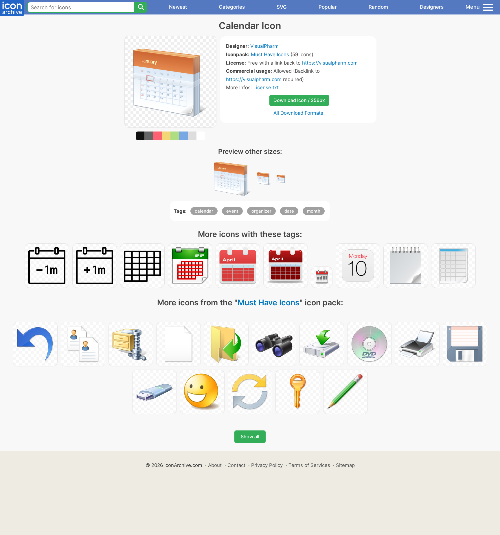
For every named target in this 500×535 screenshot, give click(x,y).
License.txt (266, 87)
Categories (232, 7)
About (215, 465)
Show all (250, 436)
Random (378, 7)
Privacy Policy (267, 465)
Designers (432, 7)
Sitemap (345, 465)
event (232, 211)
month (313, 211)
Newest (178, 7)
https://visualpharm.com (330, 63)
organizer (261, 211)
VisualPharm (264, 46)
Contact (236, 465)
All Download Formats (298, 113)
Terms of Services (309, 465)
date (289, 211)
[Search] (140, 7)
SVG (282, 7)
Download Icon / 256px (299, 100)
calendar (204, 211)
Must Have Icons (270, 54)
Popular (328, 7)
